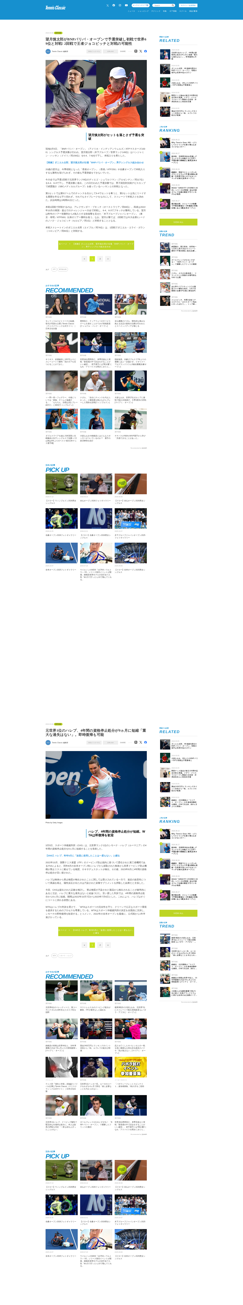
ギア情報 (173, 11)
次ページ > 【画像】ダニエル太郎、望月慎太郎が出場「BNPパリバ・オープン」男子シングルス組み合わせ (96, 245)
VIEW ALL (179, 222)
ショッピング (143, 11)
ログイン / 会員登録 (188, 5)
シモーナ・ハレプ (65, 956)
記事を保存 (110, 51)
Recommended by (136, 448)
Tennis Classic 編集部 (60, 51)
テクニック (155, 11)
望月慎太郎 (63, 269)
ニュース (131, 11)
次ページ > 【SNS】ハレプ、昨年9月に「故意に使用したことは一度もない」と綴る (96, 931)
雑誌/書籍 (193, 11)
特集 (165, 11)
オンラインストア (139, 5)
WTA (54, 956)
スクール (183, 11)
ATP (54, 269)
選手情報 (58, 33)
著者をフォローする (94, 51)
